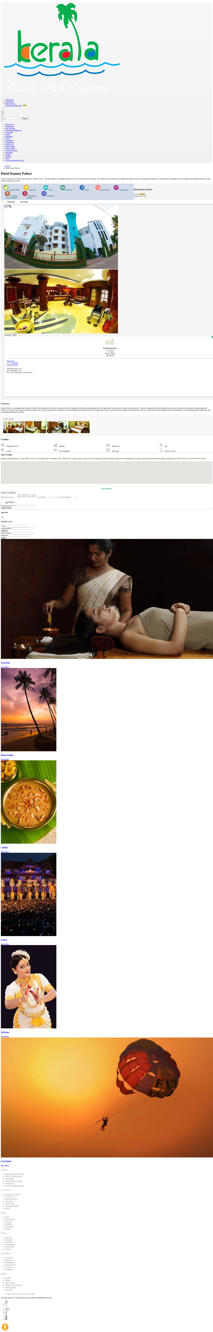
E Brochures (9, 142)
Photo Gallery (10, 146)
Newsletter (9, 140)
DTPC (7, 138)
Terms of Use (17, 1294)
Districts (8, 156)
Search (25, 118)
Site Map (9, 1290)
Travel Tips (9, 1203)
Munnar (8, 1237)
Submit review (6, 508)
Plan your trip (10, 104)
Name (3, 526)
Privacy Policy (29, 1294)
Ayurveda (9, 1258)
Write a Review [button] (106, 488)
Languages (9, 132)
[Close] (2, 121)
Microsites (9, 136)
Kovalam (9, 1242)
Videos (8, 1278)
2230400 (15, 363)
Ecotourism (10, 1183)
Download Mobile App (13, 130)
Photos (8, 1280)
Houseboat (9, 1262)
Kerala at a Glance (12, 1194)
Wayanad (9, 1240)
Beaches (8, 1222)
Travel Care (9, 144)
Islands (8, 1229)
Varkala (8, 1249)
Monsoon (9, 1260)
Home (7, 166)
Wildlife (8, 1224)
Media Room (10, 1287)
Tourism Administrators (14, 1185)
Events (7, 134)
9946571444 (10, 361)
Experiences (9, 102)
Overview (11, 202)
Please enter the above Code (8, 505)
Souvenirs (9, 1201)
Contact (8, 1294)
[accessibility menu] (5, 1327)
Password (4, 535)
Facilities (24, 202)
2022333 (15, 365)
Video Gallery (10, 148)
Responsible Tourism (13, 1181)
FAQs (7, 158)
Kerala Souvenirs (11, 150)
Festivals (8, 1267)
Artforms (9, 1269)
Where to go (9, 100)
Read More (5, 667)
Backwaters (10, 1219)
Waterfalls (9, 1226)
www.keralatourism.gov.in (14, 160)
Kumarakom (10, 1244)
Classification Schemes (14, 1174)
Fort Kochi (9, 1247)
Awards (8, 154)
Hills (7, 1217)
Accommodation (12, 1206)
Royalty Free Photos (13, 1285)
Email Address (6, 528)
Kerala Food (10, 1265)
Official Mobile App (13, 1176)
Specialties (9, 152)
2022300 (9, 365)
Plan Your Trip (11, 1199)
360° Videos (10, 1283)
